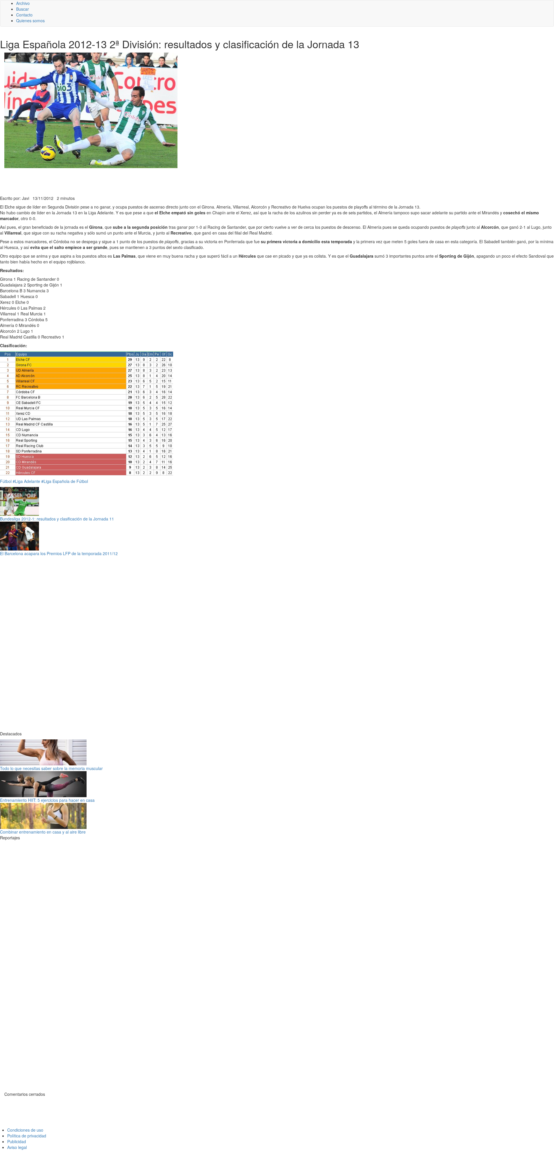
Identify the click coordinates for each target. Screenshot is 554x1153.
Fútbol (6, 481)
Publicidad (16, 1141)
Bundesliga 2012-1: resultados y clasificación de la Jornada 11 (57, 519)
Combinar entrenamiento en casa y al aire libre (43, 832)
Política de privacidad (26, 1136)
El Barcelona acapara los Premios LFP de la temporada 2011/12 (59, 553)
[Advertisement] (141, 181)
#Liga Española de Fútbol (64, 481)
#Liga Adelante (26, 481)
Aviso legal (17, 1147)
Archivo (23, 3)
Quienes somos (30, 20)
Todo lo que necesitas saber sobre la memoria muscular (51, 768)
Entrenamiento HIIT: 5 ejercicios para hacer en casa (47, 800)
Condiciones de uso (25, 1130)
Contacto (24, 15)
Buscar (22, 9)
